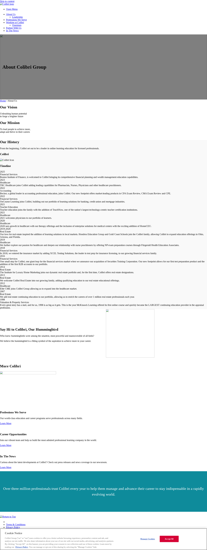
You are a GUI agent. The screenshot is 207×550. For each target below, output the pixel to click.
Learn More (5, 423)
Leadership (17, 17)
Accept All (169, 539)
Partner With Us (13, 28)
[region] (103, 539)
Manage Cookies (147, 539)
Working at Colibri (15, 22)
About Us (10, 14)
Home (3, 100)
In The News (12, 30)
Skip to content (7, 1)
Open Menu (12, 9)
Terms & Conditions (15, 524)
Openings (16, 25)
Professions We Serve (16, 19)
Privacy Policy (13, 527)
